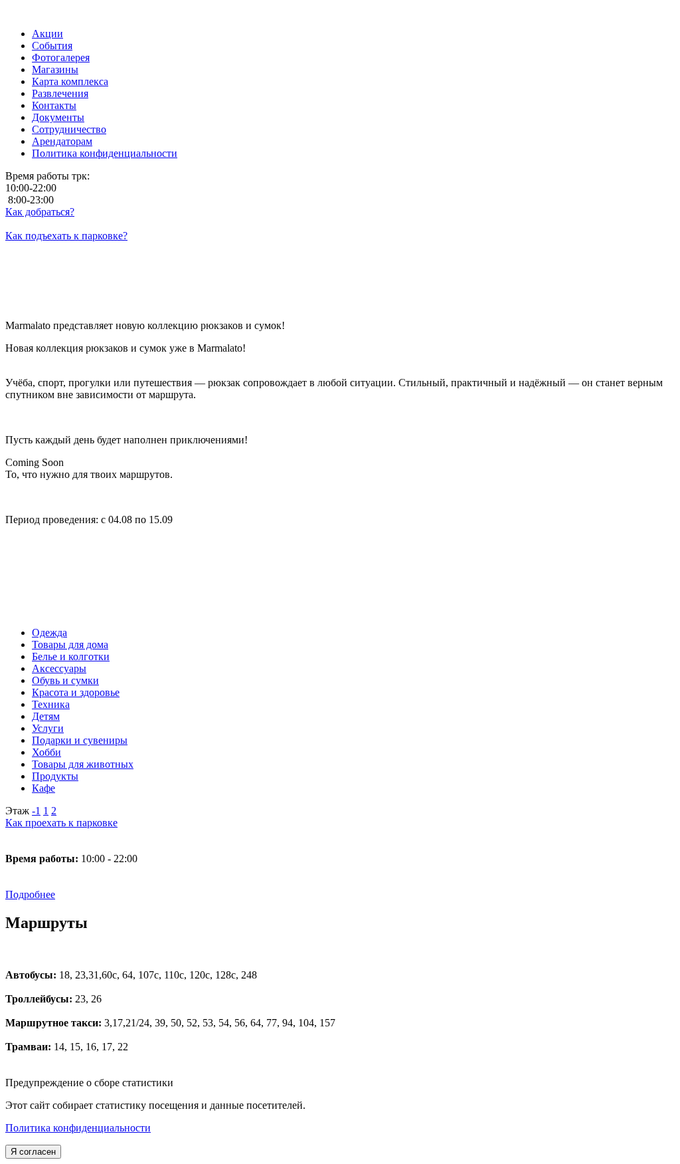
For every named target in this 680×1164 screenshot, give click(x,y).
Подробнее (30, 894)
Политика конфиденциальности (78, 1127)
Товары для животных (82, 764)
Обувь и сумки (65, 680)
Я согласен (33, 1152)
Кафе (43, 788)
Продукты (55, 776)
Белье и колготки (71, 656)
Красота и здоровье (76, 692)
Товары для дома (70, 644)
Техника (51, 704)
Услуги (48, 728)
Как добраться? (39, 211)
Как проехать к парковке (61, 822)
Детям (46, 716)
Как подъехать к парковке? (66, 235)
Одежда (49, 632)
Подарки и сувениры (80, 740)
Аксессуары (59, 668)
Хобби (46, 752)
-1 (36, 810)
